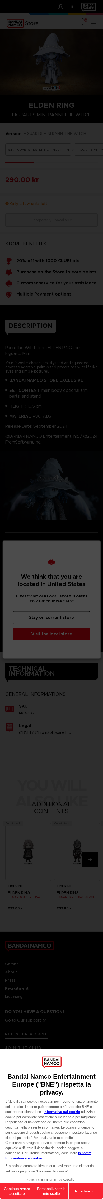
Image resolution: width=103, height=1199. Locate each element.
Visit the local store (51, 634)
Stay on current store (51, 617)
